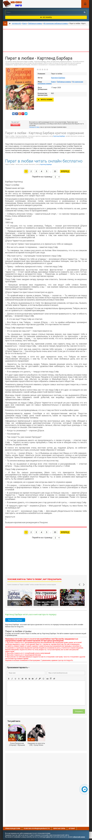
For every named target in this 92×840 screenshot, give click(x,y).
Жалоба (15, 125)
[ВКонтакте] (13, 113)
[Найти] (84, 12)
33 (55, 171)
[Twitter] (26, 113)
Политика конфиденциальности (37, 828)
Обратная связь (59, 828)
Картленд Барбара (58, 78)
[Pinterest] (23, 113)
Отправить (79, 711)
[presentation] (8, 678)
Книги (53, 82)
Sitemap (72, 828)
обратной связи (79, 837)
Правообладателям (12, 828)
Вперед (65, 171)
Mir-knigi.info (20, 4)
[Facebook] (16, 113)
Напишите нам (34, 127)
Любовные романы (64, 82)
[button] (8, 678)
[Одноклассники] (19, 113)
